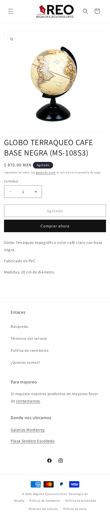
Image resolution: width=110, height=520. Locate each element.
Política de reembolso (30, 350)
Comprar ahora (55, 225)
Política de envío (75, 509)
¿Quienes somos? (25, 362)
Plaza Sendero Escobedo (32, 440)
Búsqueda (19, 326)
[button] (11, 11)
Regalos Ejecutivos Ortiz (50, 494)
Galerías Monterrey (28, 429)
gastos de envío (46, 172)
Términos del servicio (29, 338)
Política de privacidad (80, 500)
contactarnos (28, 400)
